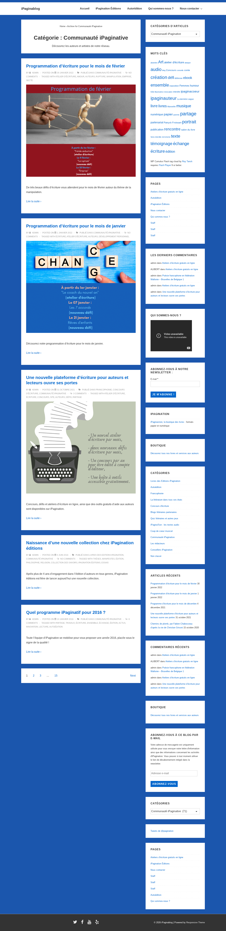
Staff (153, 223)
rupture (101, 76)
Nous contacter (189, 8)
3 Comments (80, 393)
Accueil (84, 8)
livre (154, 106)
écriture (61, 236)
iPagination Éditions (108, 8)
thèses (97, 559)
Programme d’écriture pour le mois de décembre (174, 603)
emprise (126, 76)
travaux (70, 623)
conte (187, 70)
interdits (176, 92)
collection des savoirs (64, 562)
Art (160, 62)
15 (55, 675)
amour (80, 76)
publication (157, 129)
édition (120, 559)
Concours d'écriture (160, 506)
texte (175, 136)
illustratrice (159, 92)
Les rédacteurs (158, 543)
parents (176, 115)
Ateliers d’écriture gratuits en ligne (167, 191)
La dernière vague (185, 99)
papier (168, 114)
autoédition (56, 627)
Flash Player (165, 165)
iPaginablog (30, 8)
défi (171, 77)
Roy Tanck (187, 161)
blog (163, 70)
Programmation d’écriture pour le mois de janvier (76, 225)
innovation (32, 627)
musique (183, 106)
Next (133, 675)
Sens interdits (156, 137)
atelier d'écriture (65, 76)
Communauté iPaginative (107, 73)
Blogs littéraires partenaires (164, 512)
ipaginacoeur (190, 91)
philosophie (33, 562)
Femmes (184, 85)
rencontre (172, 129)
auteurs (90, 76)
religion (45, 562)
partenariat (157, 122)
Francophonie (104, 390)
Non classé (156, 556)
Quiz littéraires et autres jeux (164, 518)
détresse (178, 78)
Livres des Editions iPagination (106, 555)
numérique (157, 114)
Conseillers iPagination (161, 550)
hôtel (152, 92)
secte (29, 80)
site (52, 397)
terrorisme (166, 137)
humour (194, 85)
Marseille (171, 106)
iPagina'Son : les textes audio (165, 525)
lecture (43, 627)
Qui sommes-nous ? (161, 8)
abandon (154, 63)
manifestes (108, 559)
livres (162, 106)
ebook (187, 78)
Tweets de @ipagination (162, 831)
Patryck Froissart (172, 122)
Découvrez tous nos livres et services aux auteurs (175, 453)
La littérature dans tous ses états (166, 499)
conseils (180, 70)
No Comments (67, 559)
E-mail (154, 379)
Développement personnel (114, 236)
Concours (43, 397)
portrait (189, 121)
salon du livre (188, 129)
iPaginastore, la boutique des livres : (168, 422)
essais (105, 562)
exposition (174, 86)
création (159, 77)
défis (69, 397)
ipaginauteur (164, 98)
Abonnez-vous (164, 783)
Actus (122, 623)
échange (104, 623)
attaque (188, 63)
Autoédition (134, 8)
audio (156, 69)
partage (77, 397)
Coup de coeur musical (162, 531)
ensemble (92, 623)
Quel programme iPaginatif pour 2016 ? (66, 612)
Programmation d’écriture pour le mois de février (75, 65)
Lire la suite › (33, 201)
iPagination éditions (89, 562)
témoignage (161, 143)
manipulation (114, 76)
